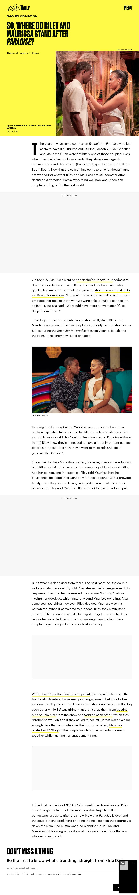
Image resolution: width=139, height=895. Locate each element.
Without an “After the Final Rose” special (61, 694)
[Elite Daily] (19, 7)
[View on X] (82, 657)
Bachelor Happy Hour (97, 280)
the (79, 280)
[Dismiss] (133, 863)
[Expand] (122, 863)
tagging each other (98, 715)
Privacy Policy (76, 874)
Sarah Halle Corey (23, 125)
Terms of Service (59, 874)
